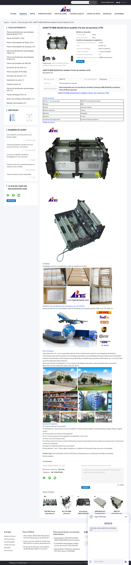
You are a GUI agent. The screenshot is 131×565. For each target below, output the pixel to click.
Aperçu (6, 22)
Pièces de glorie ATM (25, 22)
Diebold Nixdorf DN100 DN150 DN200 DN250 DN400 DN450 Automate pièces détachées (67, 539)
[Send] (126, 561)
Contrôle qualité (77, 14)
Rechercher (93, 2)
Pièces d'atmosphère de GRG (17, 63)
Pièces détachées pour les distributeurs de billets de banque (93, 453)
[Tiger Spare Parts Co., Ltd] (65, 9)
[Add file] (90, 561)
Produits (23, 14)
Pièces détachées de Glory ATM (62, 453)
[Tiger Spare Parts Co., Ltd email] (9, 195)
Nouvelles (107, 14)
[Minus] (126, 517)
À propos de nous (44, 14)
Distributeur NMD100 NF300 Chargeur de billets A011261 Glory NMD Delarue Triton (83, 512)
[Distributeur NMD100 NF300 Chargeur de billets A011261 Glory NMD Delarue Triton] (83, 502)
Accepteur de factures (15, 68)
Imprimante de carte (14, 80)
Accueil (13, 14)
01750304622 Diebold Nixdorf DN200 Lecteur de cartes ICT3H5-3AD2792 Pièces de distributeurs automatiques (67, 545)
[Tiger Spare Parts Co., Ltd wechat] (20, 195)
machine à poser (12, 84)
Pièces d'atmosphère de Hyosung (19, 47)
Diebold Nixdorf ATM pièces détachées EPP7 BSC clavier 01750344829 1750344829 (67, 550)
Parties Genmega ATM (15, 95)
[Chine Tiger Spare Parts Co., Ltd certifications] (12, 117)
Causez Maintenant (107, 2)
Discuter (80, 61)
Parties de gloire (48, 456)
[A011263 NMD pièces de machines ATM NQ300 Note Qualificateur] (66, 502)
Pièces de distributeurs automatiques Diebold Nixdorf (66, 533)
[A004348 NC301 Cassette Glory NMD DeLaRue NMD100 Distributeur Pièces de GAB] (100, 502)
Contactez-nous (93, 14)
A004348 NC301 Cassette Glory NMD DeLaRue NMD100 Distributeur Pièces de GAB (100, 512)
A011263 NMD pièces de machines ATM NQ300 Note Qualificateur (67, 512)
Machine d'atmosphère (15, 103)
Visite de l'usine (61, 14)
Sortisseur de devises (14, 76)
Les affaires (119, 14)
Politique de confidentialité (18, 563)
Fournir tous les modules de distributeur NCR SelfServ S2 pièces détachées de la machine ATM (37, 542)
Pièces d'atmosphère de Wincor (18, 42)
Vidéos (32, 14)
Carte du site (8, 550)
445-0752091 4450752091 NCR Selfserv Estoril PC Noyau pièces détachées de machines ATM (37, 537)
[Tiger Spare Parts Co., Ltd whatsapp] (14, 195)
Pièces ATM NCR (13, 38)
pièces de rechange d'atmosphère (19, 99)
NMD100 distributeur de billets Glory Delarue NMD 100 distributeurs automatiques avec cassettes (117, 512)
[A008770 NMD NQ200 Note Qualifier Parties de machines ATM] (57, 43)
